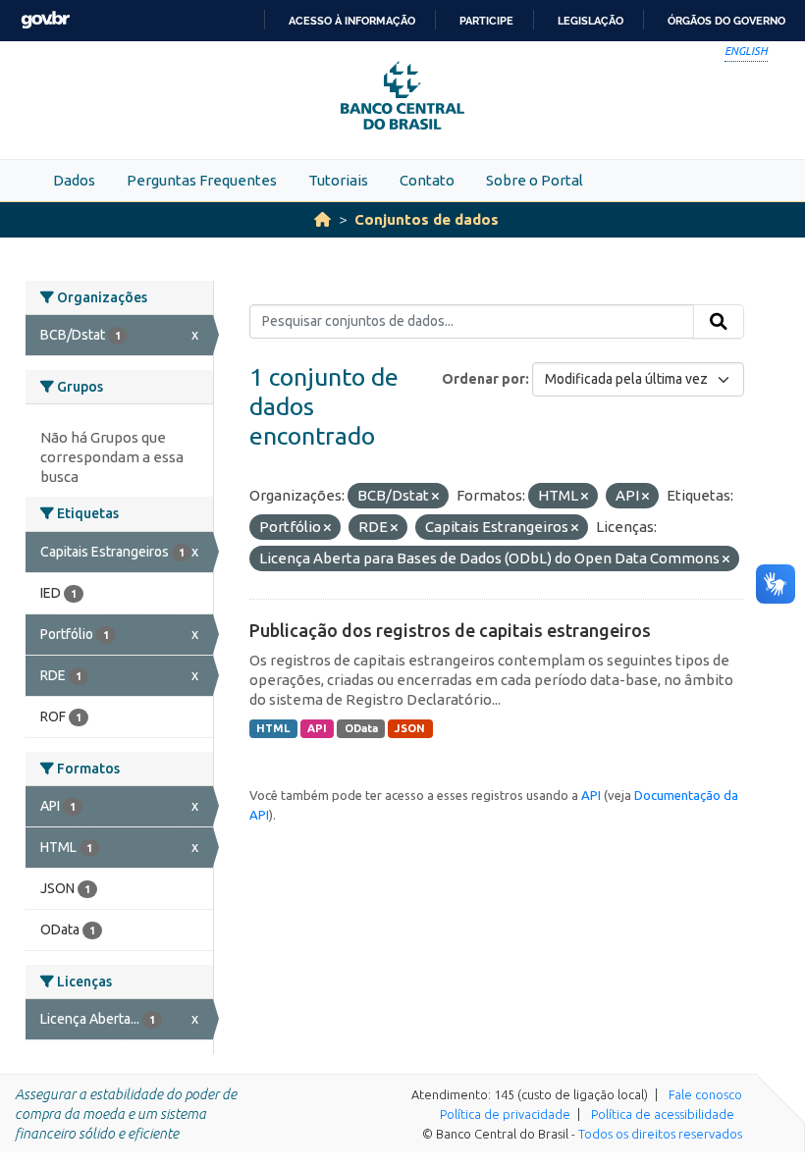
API (317, 728)
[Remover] (435, 497)
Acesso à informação (352, 20)
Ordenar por (483, 379)
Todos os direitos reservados (660, 1134)
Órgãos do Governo (726, 20)
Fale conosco (705, 1094)
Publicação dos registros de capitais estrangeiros (450, 630)
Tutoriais (338, 180)
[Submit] (718, 322)
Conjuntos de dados (426, 219)
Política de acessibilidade (662, 1114)
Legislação (590, 20)
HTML (273, 728)
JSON (410, 728)
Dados (74, 180)
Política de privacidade (505, 1114)
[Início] (322, 219)
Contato (427, 180)
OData (361, 728)
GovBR (45, 20)
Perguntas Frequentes (202, 180)
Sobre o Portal (534, 180)
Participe (486, 20)
